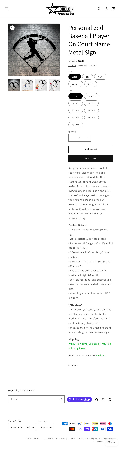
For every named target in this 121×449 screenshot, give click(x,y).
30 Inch (76, 110)
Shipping (72, 65)
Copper (76, 83)
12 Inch (75, 96)
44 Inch (91, 117)
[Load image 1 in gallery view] (14, 85)
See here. (101, 355)
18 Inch (75, 103)
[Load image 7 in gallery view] (41, 85)
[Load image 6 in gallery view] (27, 85)
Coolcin (35, 438)
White (101, 76)
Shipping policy (93, 438)
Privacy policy (61, 438)
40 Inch (76, 117)
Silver (91, 83)
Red (88, 76)
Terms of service (77, 438)
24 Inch (91, 103)
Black (75, 76)
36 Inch (91, 110)
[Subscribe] (61, 399)
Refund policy (47, 438)
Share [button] (74, 365)
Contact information (104, 441)
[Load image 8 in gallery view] (54, 85)
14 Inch (91, 96)
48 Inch (76, 124)
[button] (6, 8)
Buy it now (91, 158)
